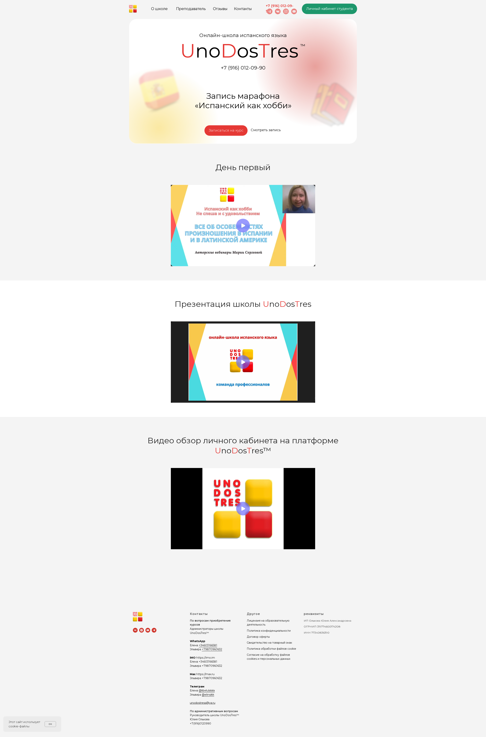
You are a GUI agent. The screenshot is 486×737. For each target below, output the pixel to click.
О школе (159, 8)
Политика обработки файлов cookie (271, 648)
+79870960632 (212, 649)
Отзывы (220, 8)
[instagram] (141, 630)
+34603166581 (208, 645)
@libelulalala (207, 690)
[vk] (135, 630)
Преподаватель (191, 8)
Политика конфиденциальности (269, 630)
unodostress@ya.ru (202, 703)
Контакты (243, 8)
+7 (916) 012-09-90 (243, 68)
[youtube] (147, 630)
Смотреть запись (266, 130)
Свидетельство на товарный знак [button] (269, 642)
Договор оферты (258, 636)
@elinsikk (208, 694)
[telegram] (154, 630)
